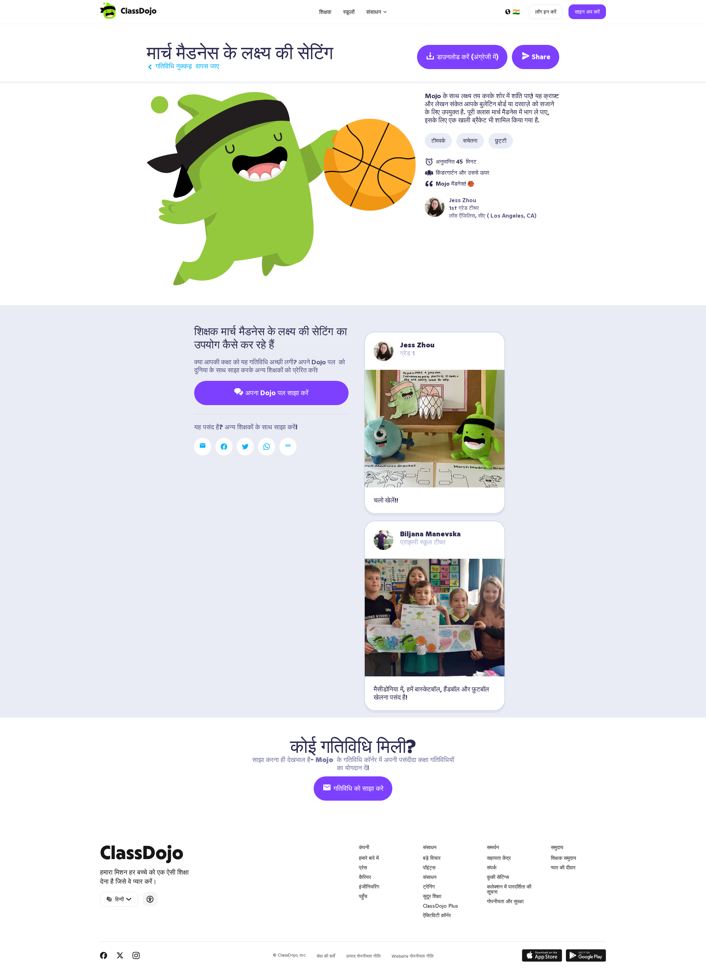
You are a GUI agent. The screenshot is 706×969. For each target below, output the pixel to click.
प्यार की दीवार (563, 867)
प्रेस (363, 867)
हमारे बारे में (369, 858)
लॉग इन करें (545, 11)
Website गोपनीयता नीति (413, 956)
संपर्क (491, 867)
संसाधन (429, 877)
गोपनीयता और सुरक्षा (505, 901)
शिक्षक (325, 11)
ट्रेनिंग (429, 886)
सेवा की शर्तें (326, 956)
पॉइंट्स (429, 867)
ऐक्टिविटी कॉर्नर (437, 915)
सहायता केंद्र (499, 858)
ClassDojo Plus (440, 905)
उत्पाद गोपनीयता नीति (363, 956)
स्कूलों (348, 11)
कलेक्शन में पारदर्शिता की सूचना (509, 889)
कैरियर (365, 877)
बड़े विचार (432, 858)
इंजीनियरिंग (369, 886)
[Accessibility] (150, 899)
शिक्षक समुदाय (563, 858)
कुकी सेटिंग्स (498, 877)
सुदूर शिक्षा (432, 896)
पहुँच (363, 896)
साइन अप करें (587, 11)
